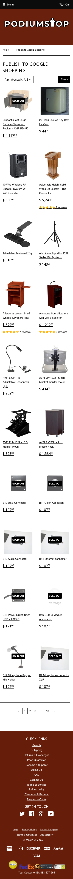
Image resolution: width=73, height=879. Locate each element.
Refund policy (36, 789)
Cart (67, 4)
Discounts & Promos (36, 794)
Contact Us (36, 779)
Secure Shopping (49, 829)
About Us (36, 769)
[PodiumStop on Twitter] (22, 815)
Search (36, 745)
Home (6, 49)
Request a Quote (36, 799)
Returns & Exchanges (36, 755)
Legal (15, 829)
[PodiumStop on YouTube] (51, 815)
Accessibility (47, 834)
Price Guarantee (36, 760)
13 (47, 711)
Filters (64, 79)
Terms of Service (36, 784)
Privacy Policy (29, 829)
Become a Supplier (36, 765)
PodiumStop (37, 840)
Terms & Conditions (27, 834)
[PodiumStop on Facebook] (31, 815)
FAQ (36, 774)
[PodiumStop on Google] (41, 815)
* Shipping (36, 750)
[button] (47, 207)
